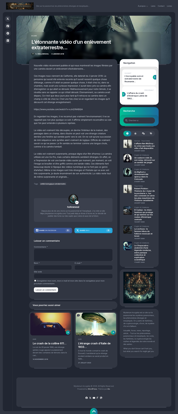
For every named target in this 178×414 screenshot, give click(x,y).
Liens (153, 6)
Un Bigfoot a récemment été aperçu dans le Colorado (141, 175)
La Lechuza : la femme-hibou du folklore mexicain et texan (143, 232)
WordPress (92, 389)
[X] (90, 398)
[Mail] (101, 398)
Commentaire (41, 247)
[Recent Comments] (143, 133)
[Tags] (151, 133)
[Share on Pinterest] (8, 33)
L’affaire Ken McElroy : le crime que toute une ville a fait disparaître (144, 145)
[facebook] (86, 398)
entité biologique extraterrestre (53, 184)
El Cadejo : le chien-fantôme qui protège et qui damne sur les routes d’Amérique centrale (143, 214)
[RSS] (97, 398)
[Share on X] (8, 19)
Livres (169, 6)
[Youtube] (94, 398)
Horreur (137, 141)
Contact (161, 6)
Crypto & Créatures (141, 155)
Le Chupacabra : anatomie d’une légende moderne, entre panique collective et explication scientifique (142, 252)
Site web (38, 272)
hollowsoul (42, 54)
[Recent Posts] (127, 133)
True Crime (145, 141)
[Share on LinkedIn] (8, 41)
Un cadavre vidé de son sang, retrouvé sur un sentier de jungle (144, 160)
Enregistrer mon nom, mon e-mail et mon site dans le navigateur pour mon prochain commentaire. (69, 282)
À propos (142, 6)
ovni (35, 36)
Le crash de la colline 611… (49, 343)
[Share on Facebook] (8, 26)
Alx (108, 389)
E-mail (78, 263)
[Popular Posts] (135, 133)
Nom (37, 263)
